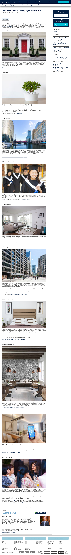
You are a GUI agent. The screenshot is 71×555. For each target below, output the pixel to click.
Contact (42, 1)
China (48, 542)
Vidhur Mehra (55, 51)
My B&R (49, 1)
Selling (4, 5)
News (30, 1)
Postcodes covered (39, 543)
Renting (29, 5)
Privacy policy (16, 544)
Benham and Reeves (56, 61)
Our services (16, 547)
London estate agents (39, 541)
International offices (50, 541)
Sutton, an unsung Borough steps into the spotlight (60, 63)
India (48, 544)
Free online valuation (17, 541)
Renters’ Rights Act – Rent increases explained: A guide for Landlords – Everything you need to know (60, 69)
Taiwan (60, 542)
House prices (49, 5)
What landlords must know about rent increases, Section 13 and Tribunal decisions (60, 59)
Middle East (49, 548)
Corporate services (62, 545)
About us (26, 543)
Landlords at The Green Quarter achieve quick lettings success (59, 38)
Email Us (55, 31)
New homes (39, 5)
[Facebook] (4, 513)
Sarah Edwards (55, 65)
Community (15, 548)
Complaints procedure (17, 549)
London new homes (5, 545)
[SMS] (13, 513)
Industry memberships (17, 543)
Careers (26, 545)
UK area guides (38, 544)
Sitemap (26, 547)
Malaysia (48, 547)
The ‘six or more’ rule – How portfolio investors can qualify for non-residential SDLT (61, 49)
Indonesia (49, 545)
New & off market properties (18, 542)
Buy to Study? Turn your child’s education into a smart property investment (59, 43)
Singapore (60, 541)
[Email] (8, 513)
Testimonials (27, 548)
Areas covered (38, 542)
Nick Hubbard (55, 40)
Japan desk (61, 547)
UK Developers (27, 549)
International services (63, 5)
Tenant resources (5, 548)
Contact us (26, 541)
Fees (3, 549)
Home (3, 7)
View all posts (4, 532)
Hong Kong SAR (50, 543)
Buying (12, 5)
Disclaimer (15, 546)
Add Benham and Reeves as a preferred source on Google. (41, 513)
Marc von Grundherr (17, 12)
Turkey (60, 544)
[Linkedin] (6, 513)
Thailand (60, 543)
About (36, 1)
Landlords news (10, 7)
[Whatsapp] (10, 513)
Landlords (20, 5)
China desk (60, 548)
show (7, 19)
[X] (15, 513)
